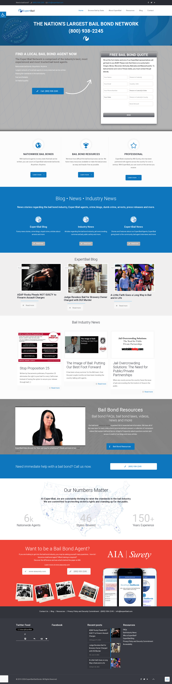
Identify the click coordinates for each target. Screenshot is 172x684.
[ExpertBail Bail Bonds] (26, 8)
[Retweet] (42, 639)
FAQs (125, 630)
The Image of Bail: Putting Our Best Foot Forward (85, 365)
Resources (60, 611)
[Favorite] (47, 639)
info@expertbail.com (55, 2)
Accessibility (127, 644)
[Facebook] (148, 3)
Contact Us (43, 611)
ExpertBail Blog (128, 638)
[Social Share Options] (25, 639)
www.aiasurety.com (62, 565)
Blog (52, 611)
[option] (39, 286)
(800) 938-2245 (38, 2)
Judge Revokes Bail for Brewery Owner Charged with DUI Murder (85, 298)
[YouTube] (155, 3)
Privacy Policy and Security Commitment (83, 611)
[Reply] (34, 638)
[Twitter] (151, 3)
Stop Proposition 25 (34, 368)
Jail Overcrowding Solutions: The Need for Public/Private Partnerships (130, 369)
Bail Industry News (130, 633)
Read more (55, 388)
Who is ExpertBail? (130, 635)
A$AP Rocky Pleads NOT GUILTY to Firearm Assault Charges (36, 296)
